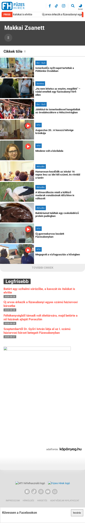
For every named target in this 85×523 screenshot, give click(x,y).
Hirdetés (42, 500)
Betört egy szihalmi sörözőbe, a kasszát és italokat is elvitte (39, 290)
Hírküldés (28, 500)
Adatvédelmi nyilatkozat (64, 500)
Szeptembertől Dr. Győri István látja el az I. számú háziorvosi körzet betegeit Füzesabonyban (37, 331)
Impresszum (13, 500)
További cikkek (42, 267)
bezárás (77, 513)
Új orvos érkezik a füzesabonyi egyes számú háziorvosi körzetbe (41, 304)
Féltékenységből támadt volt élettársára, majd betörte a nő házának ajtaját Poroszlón (40, 317)
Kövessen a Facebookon (19, 513)
